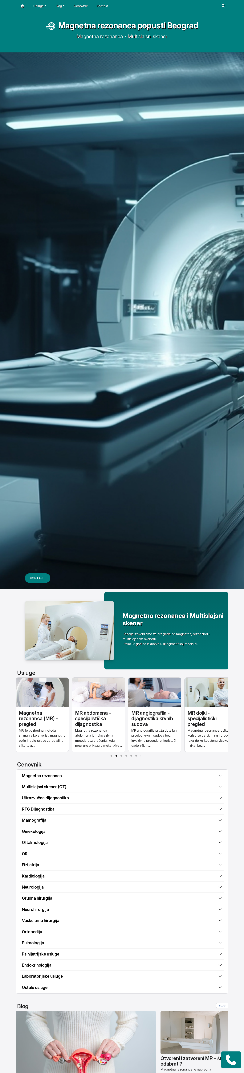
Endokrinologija (36, 965)
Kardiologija (33, 876)
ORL (26, 853)
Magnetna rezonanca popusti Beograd (128, 25)
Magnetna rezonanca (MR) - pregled (38, 718)
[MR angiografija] (154, 692)
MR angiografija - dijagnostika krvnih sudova (152, 718)
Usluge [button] (38, 6)
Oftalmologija (35, 842)
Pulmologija (33, 942)
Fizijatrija (30, 864)
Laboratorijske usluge (42, 976)
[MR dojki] (211, 692)
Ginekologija (34, 831)
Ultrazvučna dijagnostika (45, 797)
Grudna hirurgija (37, 898)
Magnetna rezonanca (42, 775)
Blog (222, 1005)
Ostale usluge (34, 987)
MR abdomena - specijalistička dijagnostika (93, 718)
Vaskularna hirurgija (40, 920)
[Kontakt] (231, 1059)
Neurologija (33, 887)
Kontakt (102, 6)
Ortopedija (32, 931)
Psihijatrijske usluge (40, 954)
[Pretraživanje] (223, 6)
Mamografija (34, 820)
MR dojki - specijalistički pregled (202, 718)
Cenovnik (81, 6)
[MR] (42, 692)
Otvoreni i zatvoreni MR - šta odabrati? (192, 1061)
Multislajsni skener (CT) (44, 786)
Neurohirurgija (35, 909)
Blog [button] (59, 6)
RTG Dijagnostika (38, 809)
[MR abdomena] (98, 692)
